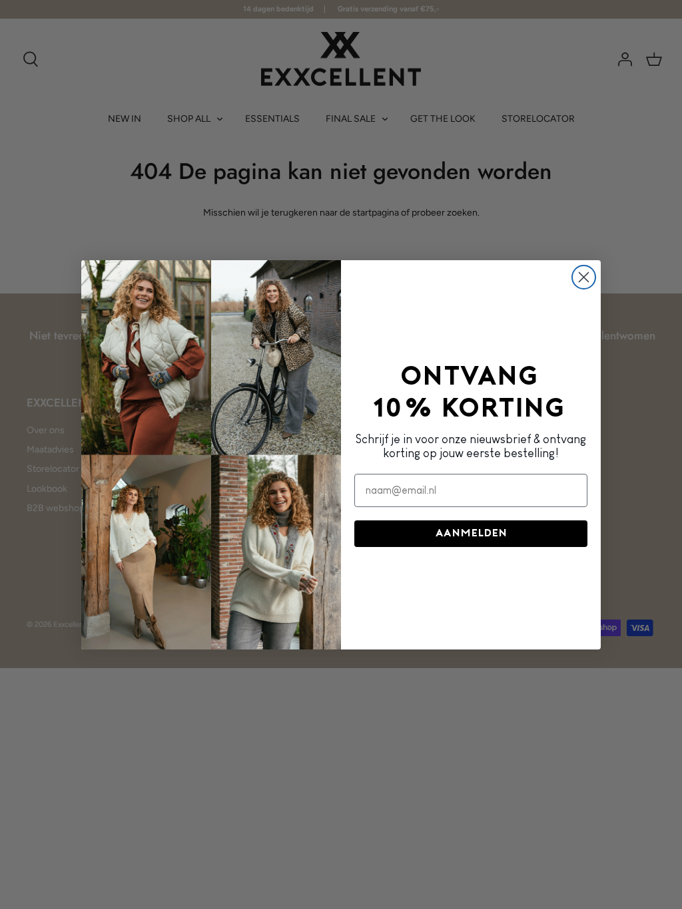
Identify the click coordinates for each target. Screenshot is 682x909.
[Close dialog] (583, 277)
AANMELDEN (471, 533)
